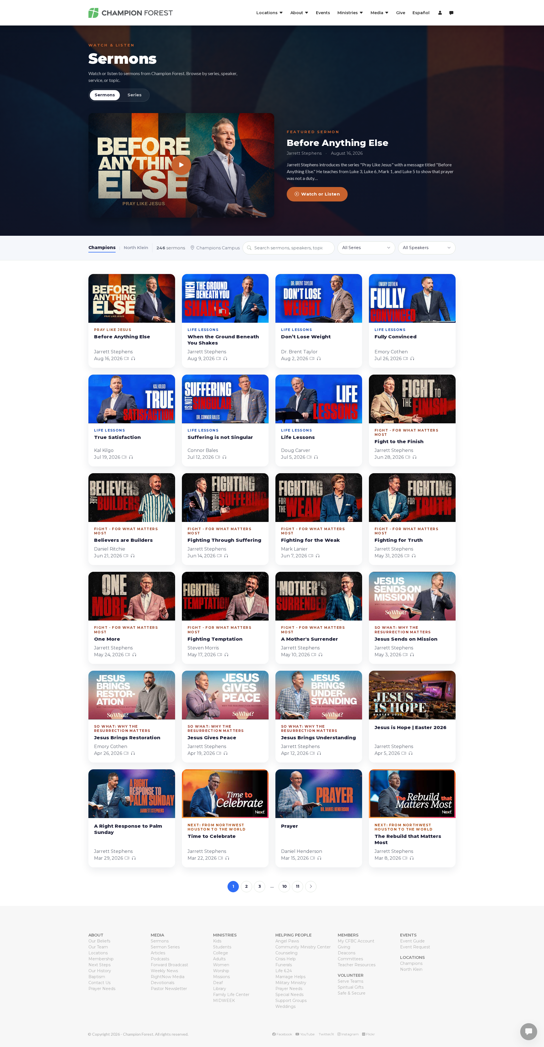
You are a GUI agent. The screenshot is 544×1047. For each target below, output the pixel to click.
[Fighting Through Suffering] (225, 497)
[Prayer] (318, 793)
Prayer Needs (101, 988)
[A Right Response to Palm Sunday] (131, 793)
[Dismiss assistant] (536, 1023)
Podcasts (160, 958)
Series (135, 94)
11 (297, 886)
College (220, 952)
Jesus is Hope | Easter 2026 (411, 727)
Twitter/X (326, 1034)
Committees (350, 958)
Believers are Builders (123, 540)
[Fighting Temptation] (225, 596)
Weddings (285, 1006)
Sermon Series (165, 947)
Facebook (284, 1034)
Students (222, 947)
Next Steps (99, 964)
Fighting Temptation (215, 639)
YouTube (306, 1034)
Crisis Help (285, 958)
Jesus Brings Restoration (127, 737)
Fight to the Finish (399, 441)
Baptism (96, 976)
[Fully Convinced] (412, 298)
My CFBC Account (356, 941)
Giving (344, 947)
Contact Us (99, 982)
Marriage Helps (290, 976)
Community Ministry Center (303, 947)
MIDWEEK (224, 1000)
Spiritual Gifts (351, 987)
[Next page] (310, 886)
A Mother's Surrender (309, 639)
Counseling (286, 952)
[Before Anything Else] (181, 165)
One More (107, 639)
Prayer (289, 826)
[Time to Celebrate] (225, 793)
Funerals (283, 964)
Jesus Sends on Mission (406, 639)
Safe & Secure (352, 993)
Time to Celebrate (212, 836)
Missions (221, 976)
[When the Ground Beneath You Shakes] (225, 298)
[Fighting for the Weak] (318, 497)
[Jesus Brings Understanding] (318, 695)
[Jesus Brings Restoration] (131, 695)
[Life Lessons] (318, 399)
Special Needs (289, 994)
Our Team (98, 947)
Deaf (218, 982)
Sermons (122, 58)
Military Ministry (290, 982)
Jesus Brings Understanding (318, 737)
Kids (217, 941)
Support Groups (291, 1000)
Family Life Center (231, 994)
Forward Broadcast (169, 964)
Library (219, 988)
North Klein (136, 247)
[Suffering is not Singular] (225, 399)
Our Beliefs (99, 941)
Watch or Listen (320, 194)
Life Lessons (298, 437)
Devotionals (162, 982)
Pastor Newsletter (169, 988)
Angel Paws (287, 941)
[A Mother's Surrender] (318, 596)
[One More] (131, 596)
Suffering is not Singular (220, 437)
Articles (158, 952)
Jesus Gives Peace (212, 737)
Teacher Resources (356, 964)
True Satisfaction (117, 437)
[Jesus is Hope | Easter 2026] (412, 695)
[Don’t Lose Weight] (318, 298)
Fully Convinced (395, 336)
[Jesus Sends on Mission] (412, 596)
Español (421, 12)
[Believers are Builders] (131, 497)
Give (400, 12)
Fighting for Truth (399, 540)
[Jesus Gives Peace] (225, 695)
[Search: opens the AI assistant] (451, 13)
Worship (221, 970)
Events (323, 12)
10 (284, 886)
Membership (101, 958)
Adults (219, 958)
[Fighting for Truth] (412, 497)
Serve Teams (350, 981)
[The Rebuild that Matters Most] (412, 793)
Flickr (370, 1034)
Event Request (415, 947)
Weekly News (164, 970)
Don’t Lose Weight (306, 336)
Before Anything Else (337, 142)
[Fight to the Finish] (412, 399)
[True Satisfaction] (131, 399)
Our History (99, 970)
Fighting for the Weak (310, 540)
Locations (98, 952)
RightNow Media (167, 976)
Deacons (346, 952)
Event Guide (412, 941)
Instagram (350, 1034)
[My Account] (439, 12)
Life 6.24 (283, 970)
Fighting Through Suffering (224, 540)
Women (221, 964)
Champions (102, 247)
